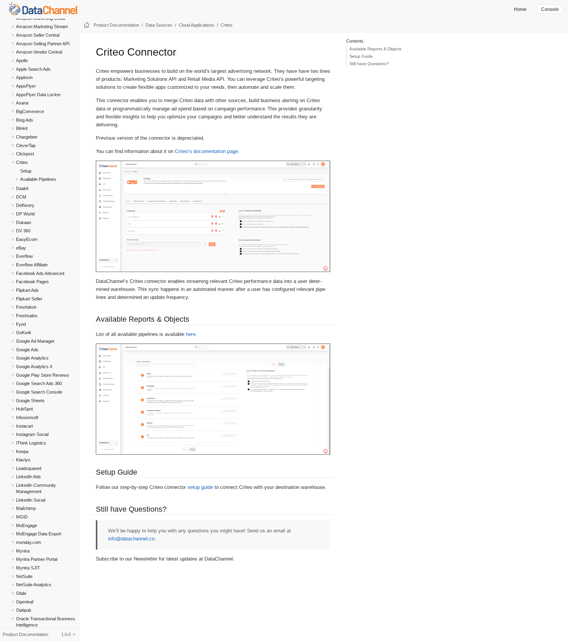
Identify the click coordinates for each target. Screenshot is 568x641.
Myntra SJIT (28, 567)
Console (550, 9)
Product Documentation (116, 25)
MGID (22, 516)
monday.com (28, 542)
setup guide (200, 487)
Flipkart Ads (27, 290)
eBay (21, 247)
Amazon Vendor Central (39, 51)
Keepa (22, 451)
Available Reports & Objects (375, 49)
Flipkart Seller (29, 298)
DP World (25, 213)
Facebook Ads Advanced (40, 273)
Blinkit (22, 128)
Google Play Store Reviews (42, 374)
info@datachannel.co (131, 539)
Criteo (22, 162)
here (191, 334)
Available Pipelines (38, 179)
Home (520, 9)
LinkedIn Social (30, 500)
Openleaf (24, 601)
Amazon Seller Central (37, 35)
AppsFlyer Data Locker (38, 94)
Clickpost (25, 153)
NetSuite (24, 576)
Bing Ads (24, 120)
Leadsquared (28, 468)
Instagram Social (32, 434)
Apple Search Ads (33, 69)
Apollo (22, 60)
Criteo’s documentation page (206, 151)
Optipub (23, 610)
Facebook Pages (32, 281)
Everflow (24, 256)
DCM (21, 196)
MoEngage (26, 525)
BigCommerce (30, 111)
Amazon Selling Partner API (43, 43)
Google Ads (27, 349)
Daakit (22, 188)
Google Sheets (30, 400)
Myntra (23, 550)
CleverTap (26, 145)
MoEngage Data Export (38, 533)
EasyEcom (27, 239)
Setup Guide (361, 56)
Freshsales (27, 315)
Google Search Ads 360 (39, 383)
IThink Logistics (31, 442)
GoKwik (23, 332)
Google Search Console (39, 391)
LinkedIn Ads (28, 476)
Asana (22, 102)
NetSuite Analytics (33, 584)
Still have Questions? (369, 64)
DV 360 (23, 230)
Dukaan (23, 222)
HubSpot (24, 408)
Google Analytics (32, 357)
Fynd (21, 324)
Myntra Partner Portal (36, 559)
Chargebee (26, 136)
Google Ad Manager (35, 341)
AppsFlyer (26, 85)
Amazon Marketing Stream (42, 26)
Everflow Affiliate (32, 264)
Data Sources (159, 25)
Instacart (24, 425)
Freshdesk (26, 307)
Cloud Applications (196, 25)
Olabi (21, 593)
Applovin (24, 77)
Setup (25, 170)
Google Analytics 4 (34, 366)
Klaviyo (23, 459)
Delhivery (25, 205)
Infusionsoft (27, 417)
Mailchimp (26, 508)
